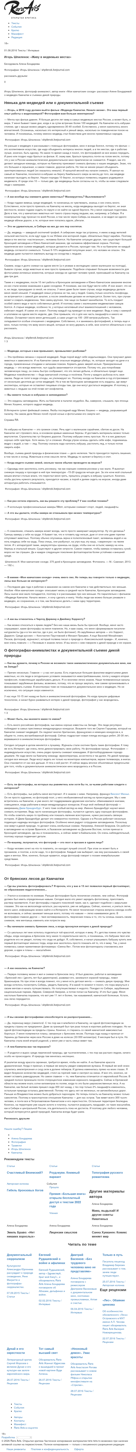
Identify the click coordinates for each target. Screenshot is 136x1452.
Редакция (16, 37)
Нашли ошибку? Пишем (18, 1128)
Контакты (19, 1420)
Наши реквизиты (16, 1449)
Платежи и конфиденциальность (50, 1449)
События (16, 26)
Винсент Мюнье (119, 794)
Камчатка (16, 1152)
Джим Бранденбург (30, 808)
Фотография (18, 1142)
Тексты (15, 23)
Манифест (17, 33)
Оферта (79, 1449)
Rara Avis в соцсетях (26, 1427)
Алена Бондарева (21, 1138)
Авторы (18, 1417)
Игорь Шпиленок (21, 1149)
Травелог (16, 1145)
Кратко (15, 30)
